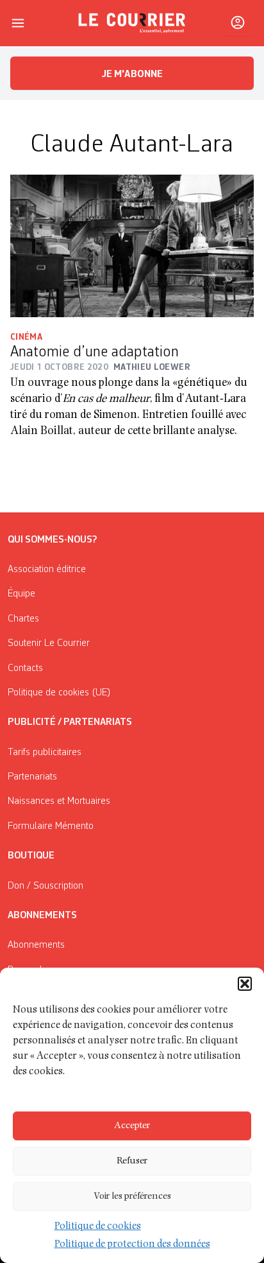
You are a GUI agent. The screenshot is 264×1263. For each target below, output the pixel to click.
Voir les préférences (132, 1196)
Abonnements (36, 945)
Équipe (21, 594)
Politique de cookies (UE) (59, 693)
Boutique (31, 856)
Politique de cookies (97, 1227)
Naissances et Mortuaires (59, 801)
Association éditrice (47, 569)
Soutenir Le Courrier (49, 643)
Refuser (132, 1161)
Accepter (132, 1126)
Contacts (25, 668)
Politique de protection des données (132, 1245)
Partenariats (32, 777)
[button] (244, 983)
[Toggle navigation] (18, 23)
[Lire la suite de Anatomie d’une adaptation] (132, 246)
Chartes (23, 619)
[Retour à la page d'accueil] (132, 23)
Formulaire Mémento (51, 826)
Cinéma (26, 337)
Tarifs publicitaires (44, 752)
